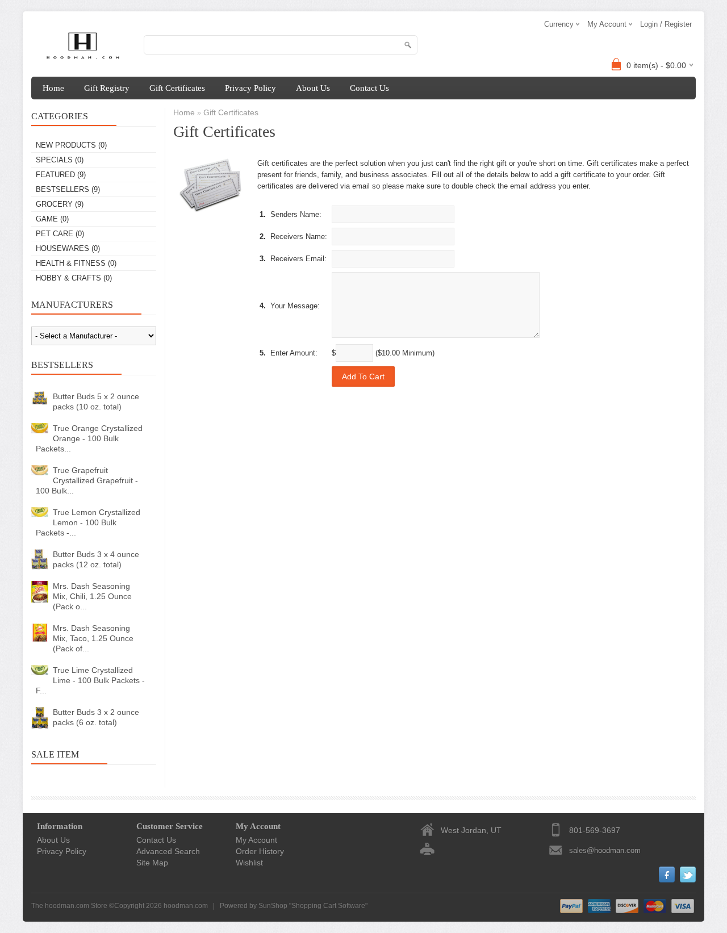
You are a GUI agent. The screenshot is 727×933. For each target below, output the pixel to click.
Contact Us (369, 88)
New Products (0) (71, 145)
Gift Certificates (177, 88)
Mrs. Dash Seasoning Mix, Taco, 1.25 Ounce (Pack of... (93, 638)
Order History (260, 851)
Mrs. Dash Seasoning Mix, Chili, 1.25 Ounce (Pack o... (92, 596)
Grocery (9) (59, 204)
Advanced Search (168, 851)
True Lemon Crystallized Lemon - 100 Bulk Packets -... (88, 522)
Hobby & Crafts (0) (74, 278)
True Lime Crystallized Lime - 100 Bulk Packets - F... (90, 680)
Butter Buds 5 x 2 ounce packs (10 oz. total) (96, 401)
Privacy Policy (250, 88)
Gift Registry (106, 88)
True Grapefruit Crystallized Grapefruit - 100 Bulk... (87, 480)
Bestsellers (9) (68, 189)
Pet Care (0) (60, 233)
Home (53, 88)
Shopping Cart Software (328, 906)
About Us (313, 88)
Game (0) (52, 219)
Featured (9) (61, 174)
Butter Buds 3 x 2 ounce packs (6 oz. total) (96, 717)
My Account (256, 839)
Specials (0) (59, 160)
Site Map (152, 862)
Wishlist (249, 862)
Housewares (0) (68, 248)
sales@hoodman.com (605, 850)
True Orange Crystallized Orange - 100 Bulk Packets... (89, 438)
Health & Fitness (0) (76, 263)
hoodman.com (186, 906)
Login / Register (666, 24)
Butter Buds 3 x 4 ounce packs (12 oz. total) (96, 559)
